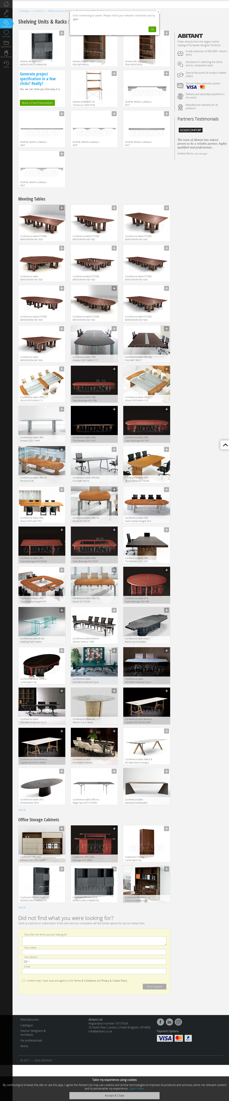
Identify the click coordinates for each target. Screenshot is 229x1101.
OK (152, 29)
